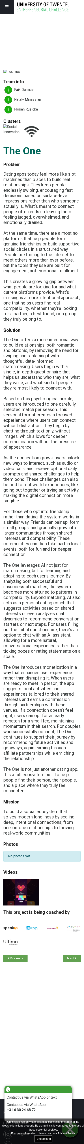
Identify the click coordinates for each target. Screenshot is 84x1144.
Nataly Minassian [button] (27, 99)
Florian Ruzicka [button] (25, 109)
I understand (43, 1138)
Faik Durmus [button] (23, 89)
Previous (16, 958)
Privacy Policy (66, 1133)
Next (70, 958)
